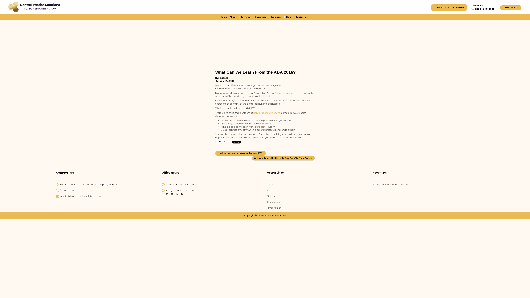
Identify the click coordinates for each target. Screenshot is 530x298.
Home (224, 17)
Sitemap (271, 196)
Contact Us (302, 17)
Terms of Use (274, 202)
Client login (511, 7)
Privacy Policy (274, 207)
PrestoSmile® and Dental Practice (391, 184)
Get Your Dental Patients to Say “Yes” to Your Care (283, 158)
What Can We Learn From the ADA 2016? (240, 153)
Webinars (276, 17)
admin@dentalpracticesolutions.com (80, 196)
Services (245, 17)
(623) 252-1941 (67, 190)
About (233, 17)
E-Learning (261, 17)
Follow (222, 141)
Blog (288, 17)
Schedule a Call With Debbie (449, 7)
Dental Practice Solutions (267, 113)
